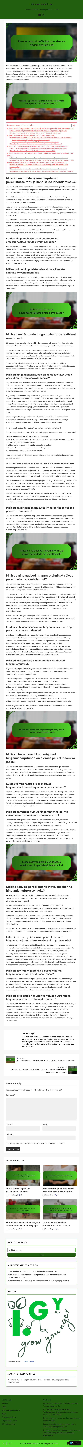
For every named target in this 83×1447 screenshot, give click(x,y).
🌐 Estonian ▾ (75, 1443)
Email (45, 1125)
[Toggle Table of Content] (72, 125)
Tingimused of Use (9, 1421)
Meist (4, 1407)
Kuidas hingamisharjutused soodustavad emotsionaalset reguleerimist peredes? (38, 131)
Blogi (4, 1414)
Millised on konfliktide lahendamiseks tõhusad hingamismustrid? (32, 151)
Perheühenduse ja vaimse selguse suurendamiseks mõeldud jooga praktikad (23, 1225)
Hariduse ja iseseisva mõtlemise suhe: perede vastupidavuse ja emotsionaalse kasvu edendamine (61, 1432)
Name (10, 1125)
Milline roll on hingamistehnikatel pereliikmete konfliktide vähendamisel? (35, 133)
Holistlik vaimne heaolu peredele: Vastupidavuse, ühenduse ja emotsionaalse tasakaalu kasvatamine (60, 1412)
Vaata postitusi (46, 10)
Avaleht (28, 10)
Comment (10, 1095)
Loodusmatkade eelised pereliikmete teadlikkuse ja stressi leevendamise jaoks (56, 1225)
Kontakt (35, 10)
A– (10, 1444)
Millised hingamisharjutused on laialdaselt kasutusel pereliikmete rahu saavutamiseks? (40, 138)
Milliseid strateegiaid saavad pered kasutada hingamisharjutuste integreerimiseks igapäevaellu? (39, 166)
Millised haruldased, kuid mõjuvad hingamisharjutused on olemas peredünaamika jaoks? (40, 154)
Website (10, 1134)
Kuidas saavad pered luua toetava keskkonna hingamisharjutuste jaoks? (36, 163)
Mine (41, 1255)
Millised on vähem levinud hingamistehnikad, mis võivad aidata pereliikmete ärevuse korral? (42, 160)
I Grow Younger (29, 1361)
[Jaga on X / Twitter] (43, 15)
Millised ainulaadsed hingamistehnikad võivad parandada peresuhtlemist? (37, 146)
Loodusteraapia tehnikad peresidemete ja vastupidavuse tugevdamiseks (59, 1425)
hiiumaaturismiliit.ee (41, 4)
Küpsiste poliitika (8, 1424)
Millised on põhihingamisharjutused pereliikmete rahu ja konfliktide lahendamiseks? (40, 129)
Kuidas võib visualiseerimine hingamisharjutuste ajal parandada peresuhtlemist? (38, 149)
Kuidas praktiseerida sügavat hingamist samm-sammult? (31, 140)
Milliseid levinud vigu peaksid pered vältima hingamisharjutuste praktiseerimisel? (38, 169)
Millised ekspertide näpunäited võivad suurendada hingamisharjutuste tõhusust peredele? (42, 171)
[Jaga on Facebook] (39, 15)
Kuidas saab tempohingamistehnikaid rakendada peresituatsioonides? (35, 142)
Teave (56, 10)
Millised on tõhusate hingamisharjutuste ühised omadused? (31, 135)
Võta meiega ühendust (11, 1410)
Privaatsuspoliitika (9, 1417)
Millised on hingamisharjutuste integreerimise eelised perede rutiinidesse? (36, 144)
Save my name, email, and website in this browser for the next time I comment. (36, 1143)
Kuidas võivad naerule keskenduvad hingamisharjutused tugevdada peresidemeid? (39, 158)
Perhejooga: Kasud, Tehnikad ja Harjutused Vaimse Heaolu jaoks (60, 1404)
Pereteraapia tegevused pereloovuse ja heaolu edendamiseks (18, 1191)
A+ (4, 1444)
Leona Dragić (28, 1033)
